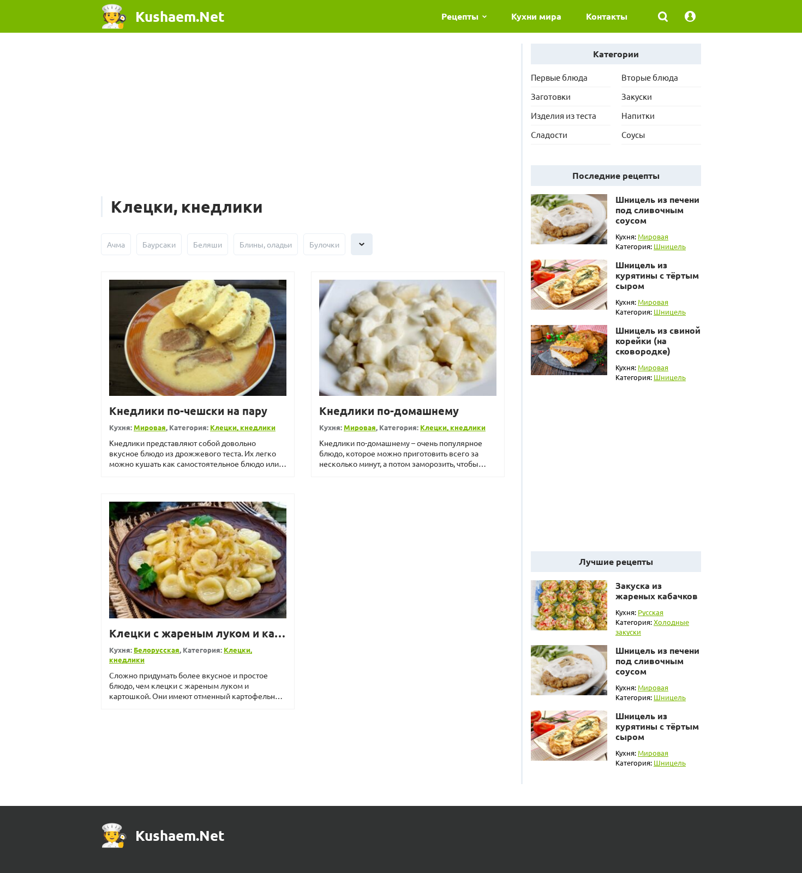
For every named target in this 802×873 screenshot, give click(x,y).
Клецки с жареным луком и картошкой (215, 633)
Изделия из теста (563, 115)
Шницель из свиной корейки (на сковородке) (658, 340)
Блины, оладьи (266, 244)
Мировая (150, 427)
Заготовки (551, 96)
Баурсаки (159, 244)
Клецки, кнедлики (243, 427)
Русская (650, 612)
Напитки (638, 115)
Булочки (324, 244)
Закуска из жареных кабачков (656, 590)
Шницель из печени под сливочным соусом (657, 210)
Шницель (670, 246)
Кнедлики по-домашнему (389, 411)
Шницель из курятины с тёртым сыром (657, 275)
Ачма (116, 244)
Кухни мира (536, 16)
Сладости (549, 134)
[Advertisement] (303, 120)
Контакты (606, 16)
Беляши (207, 244)
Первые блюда (559, 77)
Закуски (636, 96)
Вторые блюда (649, 77)
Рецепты (459, 16)
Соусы (633, 134)
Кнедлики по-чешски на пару (188, 411)
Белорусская (156, 649)
